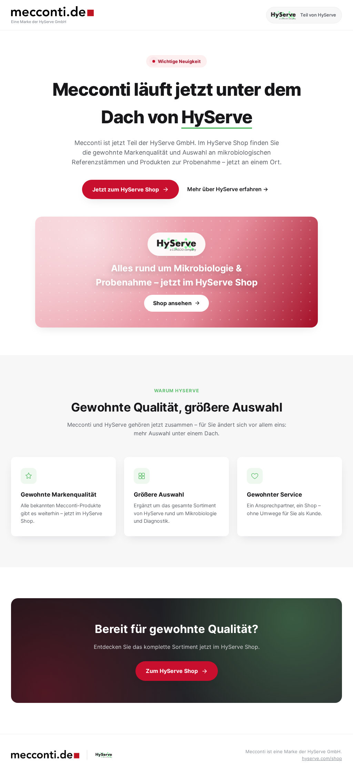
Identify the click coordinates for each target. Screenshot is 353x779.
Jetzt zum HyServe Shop (125, 189)
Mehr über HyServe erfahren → (227, 189)
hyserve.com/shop (322, 758)
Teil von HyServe (318, 15)
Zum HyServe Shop (172, 670)
